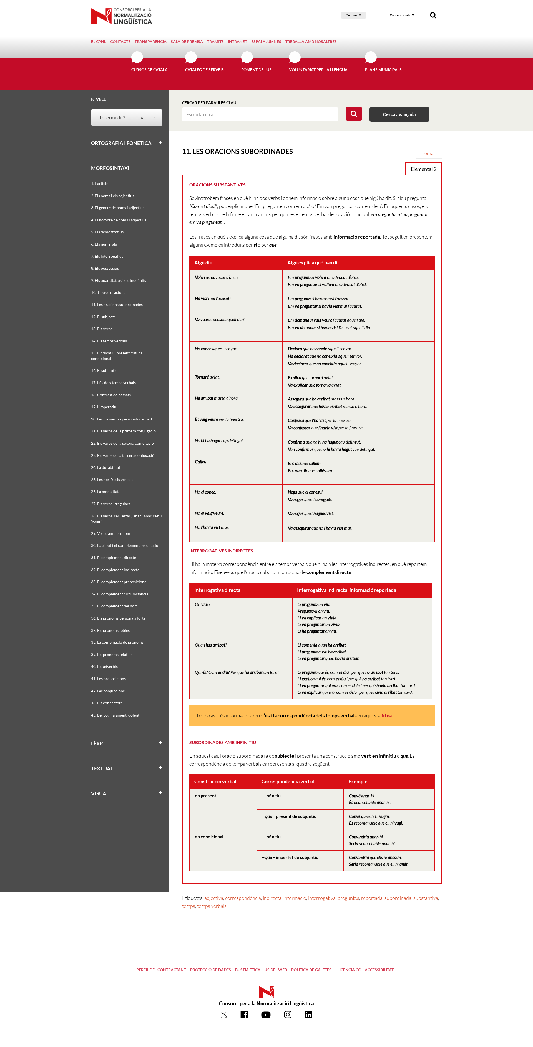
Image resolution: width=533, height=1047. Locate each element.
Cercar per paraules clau (209, 102)
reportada (372, 898)
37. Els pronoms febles (110, 630)
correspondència (243, 898)
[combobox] (123, 118)
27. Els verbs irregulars (110, 503)
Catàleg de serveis (204, 69)
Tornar (429, 153)
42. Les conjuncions (108, 690)
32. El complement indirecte (115, 569)
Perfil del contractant (161, 969)
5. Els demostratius (107, 231)
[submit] (354, 114)
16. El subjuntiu (104, 370)
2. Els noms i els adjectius (112, 195)
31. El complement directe (113, 557)
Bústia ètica (247, 969)
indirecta (272, 898)
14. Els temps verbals (109, 341)
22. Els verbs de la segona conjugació (122, 443)
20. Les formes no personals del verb (122, 419)
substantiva (425, 898)
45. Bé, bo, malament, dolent (115, 715)
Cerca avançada (399, 114)
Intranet (237, 41)
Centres (351, 15)
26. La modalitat (105, 491)
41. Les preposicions (108, 678)
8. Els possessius (105, 268)
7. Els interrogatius (107, 256)
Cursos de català (149, 69)
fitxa (386, 715)
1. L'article (99, 183)
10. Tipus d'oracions (108, 292)
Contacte (120, 41)
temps (188, 906)
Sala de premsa (187, 41)
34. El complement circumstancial (120, 594)
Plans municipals (383, 69)
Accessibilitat (379, 969)
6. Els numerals (104, 244)
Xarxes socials (400, 15)
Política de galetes (311, 969)
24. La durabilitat (105, 467)
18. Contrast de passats (111, 394)
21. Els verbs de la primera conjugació (123, 431)
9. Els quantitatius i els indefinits (118, 280)
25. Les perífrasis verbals (112, 479)
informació (294, 898)
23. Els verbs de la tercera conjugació (122, 455)
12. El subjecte (103, 316)
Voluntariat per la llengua (318, 69)
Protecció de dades (210, 969)
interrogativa (322, 898)
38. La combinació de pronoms (117, 642)
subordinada (397, 898)
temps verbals (212, 906)
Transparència (151, 41)
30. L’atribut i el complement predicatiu (124, 545)
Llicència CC (348, 969)
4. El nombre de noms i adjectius (118, 219)
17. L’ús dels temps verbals (113, 382)
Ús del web (276, 969)
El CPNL (98, 41)
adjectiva (213, 898)
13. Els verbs (101, 328)
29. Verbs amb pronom (110, 533)
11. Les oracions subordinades (117, 304)
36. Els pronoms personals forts (118, 618)
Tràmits (215, 41)
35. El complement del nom (114, 605)
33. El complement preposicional (119, 581)
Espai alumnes (266, 41)
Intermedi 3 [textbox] (121, 117)
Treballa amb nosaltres (311, 41)
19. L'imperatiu (103, 406)
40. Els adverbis (104, 666)
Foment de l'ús (256, 69)
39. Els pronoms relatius (111, 654)
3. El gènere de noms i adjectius (117, 207)
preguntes (348, 898)
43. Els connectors (106, 702)
